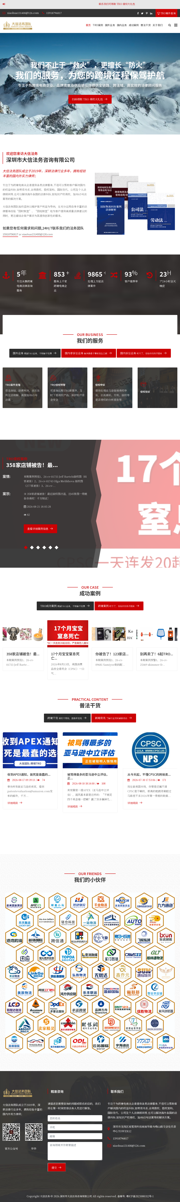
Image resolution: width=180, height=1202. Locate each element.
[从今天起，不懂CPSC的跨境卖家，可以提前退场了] (32, 750)
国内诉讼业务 (141, 353)
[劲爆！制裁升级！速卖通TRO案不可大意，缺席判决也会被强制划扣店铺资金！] (92, 764)
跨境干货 (64, 718)
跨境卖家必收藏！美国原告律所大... (150, 776)
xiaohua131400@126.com (23, 13)
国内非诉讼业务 (86, 353)
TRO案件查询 (168, 13)
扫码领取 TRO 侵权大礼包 (87, 99)
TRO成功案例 (62, 606)
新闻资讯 (111, 718)
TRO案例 (98, 25)
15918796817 (54, 13)
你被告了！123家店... (24, 653)
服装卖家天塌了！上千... (112, 656)
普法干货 (146, 25)
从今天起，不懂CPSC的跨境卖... (30, 774)
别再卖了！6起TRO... (68, 653)
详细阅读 (14, 803)
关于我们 (158, 25)
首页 (88, 25)
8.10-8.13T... (150, 653)
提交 (54, 1167)
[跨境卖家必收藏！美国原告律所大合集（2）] (151, 750)
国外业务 (110, 25)
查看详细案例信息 (37, 529)
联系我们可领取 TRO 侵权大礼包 (50, 4)
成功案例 (134, 25)
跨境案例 (116, 606)
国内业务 (122, 25)
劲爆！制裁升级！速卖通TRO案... (91, 801)
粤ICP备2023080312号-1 (139, 1196)
